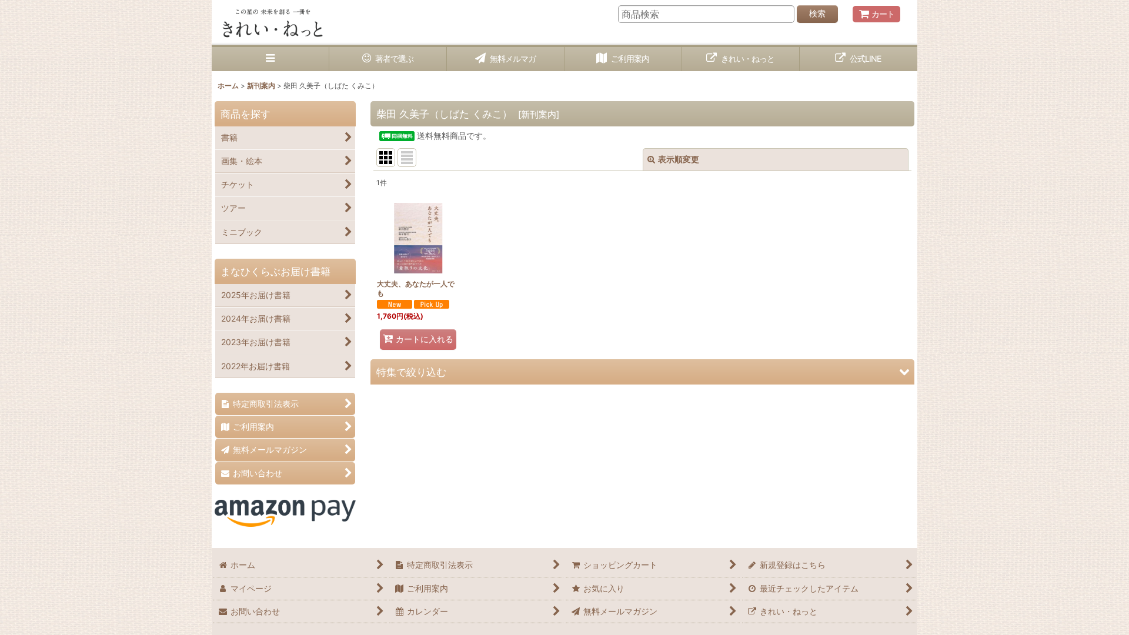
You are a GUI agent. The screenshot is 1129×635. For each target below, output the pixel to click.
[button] (270, 59)
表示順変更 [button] (678, 159)
